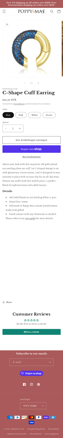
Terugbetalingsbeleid (36, 429)
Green (49, 114)
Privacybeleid (53, 429)
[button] (3, 11)
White (35, 114)
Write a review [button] (31, 332)
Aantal (5, 122)
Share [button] (9, 302)
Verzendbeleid (36, 434)
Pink (21, 114)
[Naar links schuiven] (25, 83)
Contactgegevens (52, 434)
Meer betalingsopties (31, 156)
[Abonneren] (49, 362)
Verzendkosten (19, 104)
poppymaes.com (17, 429)
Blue (8, 114)
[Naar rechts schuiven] (38, 83)
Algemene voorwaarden (17, 434)
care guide (30, 218)
